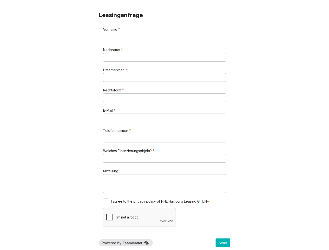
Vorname (110, 29)
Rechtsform (112, 90)
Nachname (112, 50)
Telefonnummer (116, 130)
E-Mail (108, 110)
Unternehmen (114, 70)
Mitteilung (110, 171)
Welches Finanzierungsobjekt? (128, 151)
